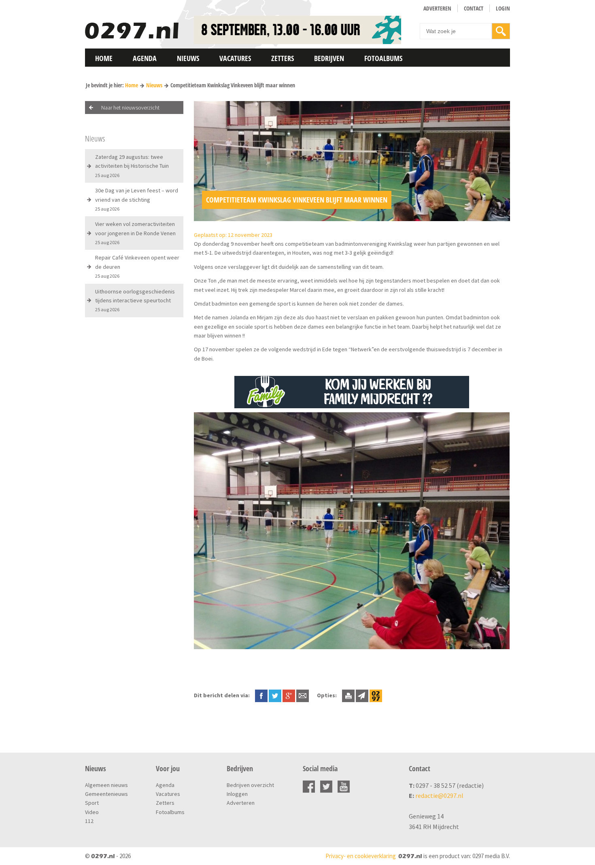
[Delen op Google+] (289, 695)
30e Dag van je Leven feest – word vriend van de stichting (136, 199)
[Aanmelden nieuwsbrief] (362, 695)
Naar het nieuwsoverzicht (130, 107)
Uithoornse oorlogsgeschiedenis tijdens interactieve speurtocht (135, 300)
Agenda (145, 58)
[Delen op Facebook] (261, 695)
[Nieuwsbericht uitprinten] (348, 695)
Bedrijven (329, 58)
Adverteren (437, 8)
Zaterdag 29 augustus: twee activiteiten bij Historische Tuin (132, 165)
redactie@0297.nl (439, 795)
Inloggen (237, 793)
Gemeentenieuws (106, 793)
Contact (473, 8)
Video (92, 812)
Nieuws (188, 58)
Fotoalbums (383, 58)
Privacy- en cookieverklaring (360, 856)
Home (104, 58)
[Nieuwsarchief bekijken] (376, 695)
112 (89, 821)
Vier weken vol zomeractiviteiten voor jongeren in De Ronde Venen (135, 232)
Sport (92, 802)
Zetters (282, 58)
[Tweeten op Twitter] (275, 695)
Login (503, 8)
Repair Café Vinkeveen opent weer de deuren (137, 266)
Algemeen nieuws (106, 785)
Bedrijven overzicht (250, 785)
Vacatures (235, 58)
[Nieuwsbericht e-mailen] (302, 695)
